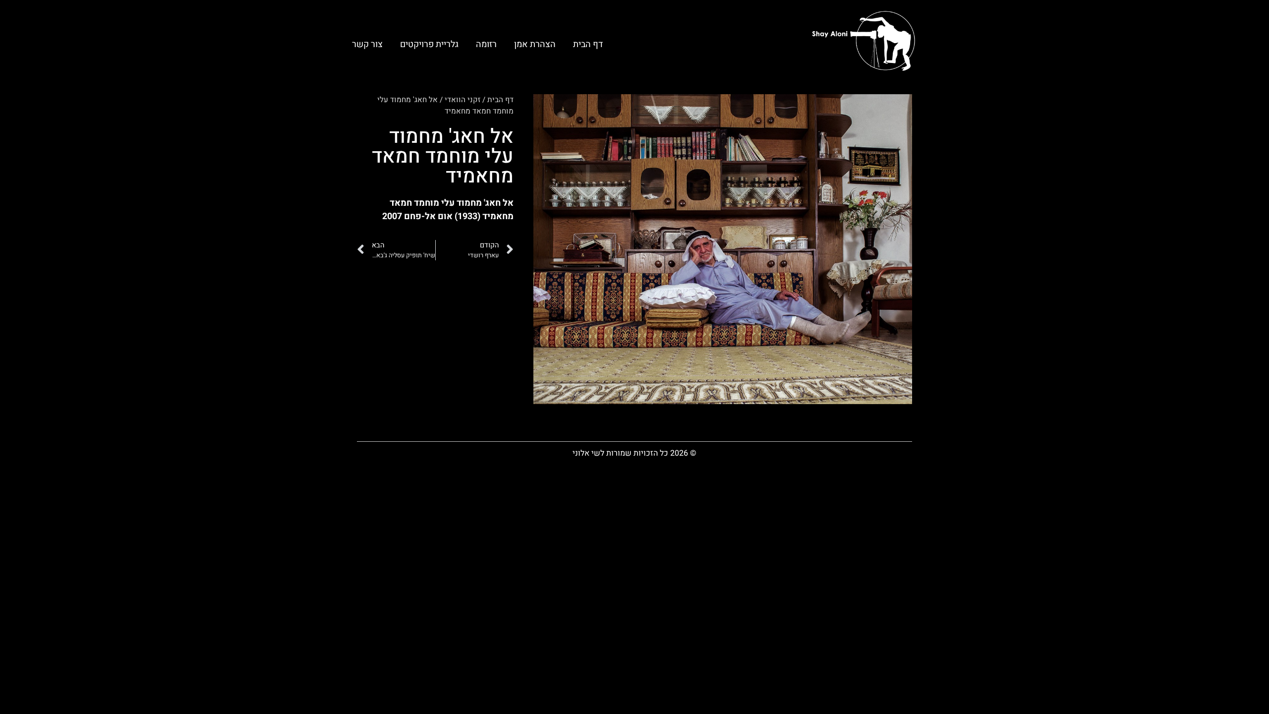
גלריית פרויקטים (429, 44)
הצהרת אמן (535, 44)
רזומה (486, 44)
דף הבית (588, 44)
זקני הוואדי (462, 99)
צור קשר (367, 44)
